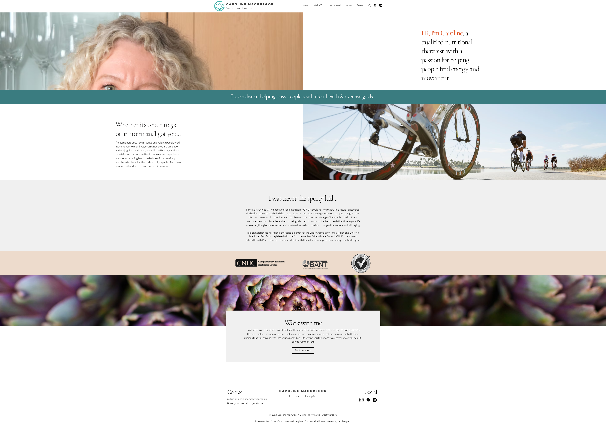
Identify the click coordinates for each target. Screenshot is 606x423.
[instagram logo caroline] (369, 5)
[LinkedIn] (380, 5)
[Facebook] (375, 5)
